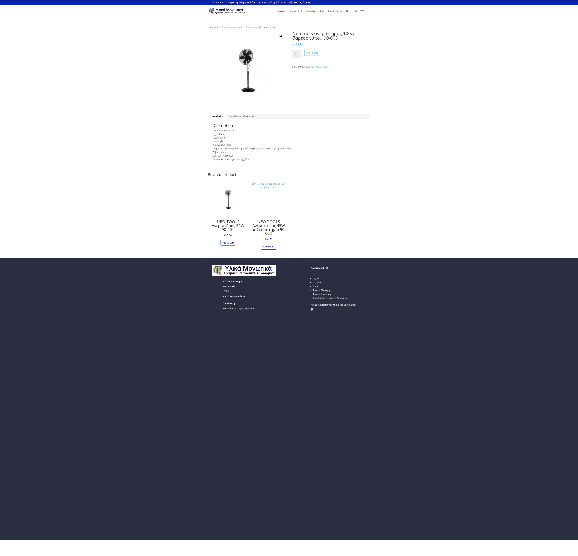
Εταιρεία (311, 11)
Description (217, 116)
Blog (322, 11)
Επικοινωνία (335, 11)
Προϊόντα (294, 11)
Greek (361, 11)
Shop (315, 286)
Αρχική (281, 11)
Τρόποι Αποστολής (322, 294)
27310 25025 (217, 2)
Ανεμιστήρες (220, 27)
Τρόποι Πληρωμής (322, 290)
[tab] (217, 116)
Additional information (242, 116)
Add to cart (312, 52)
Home (210, 27)
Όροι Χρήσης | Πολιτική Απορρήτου (330, 298)
